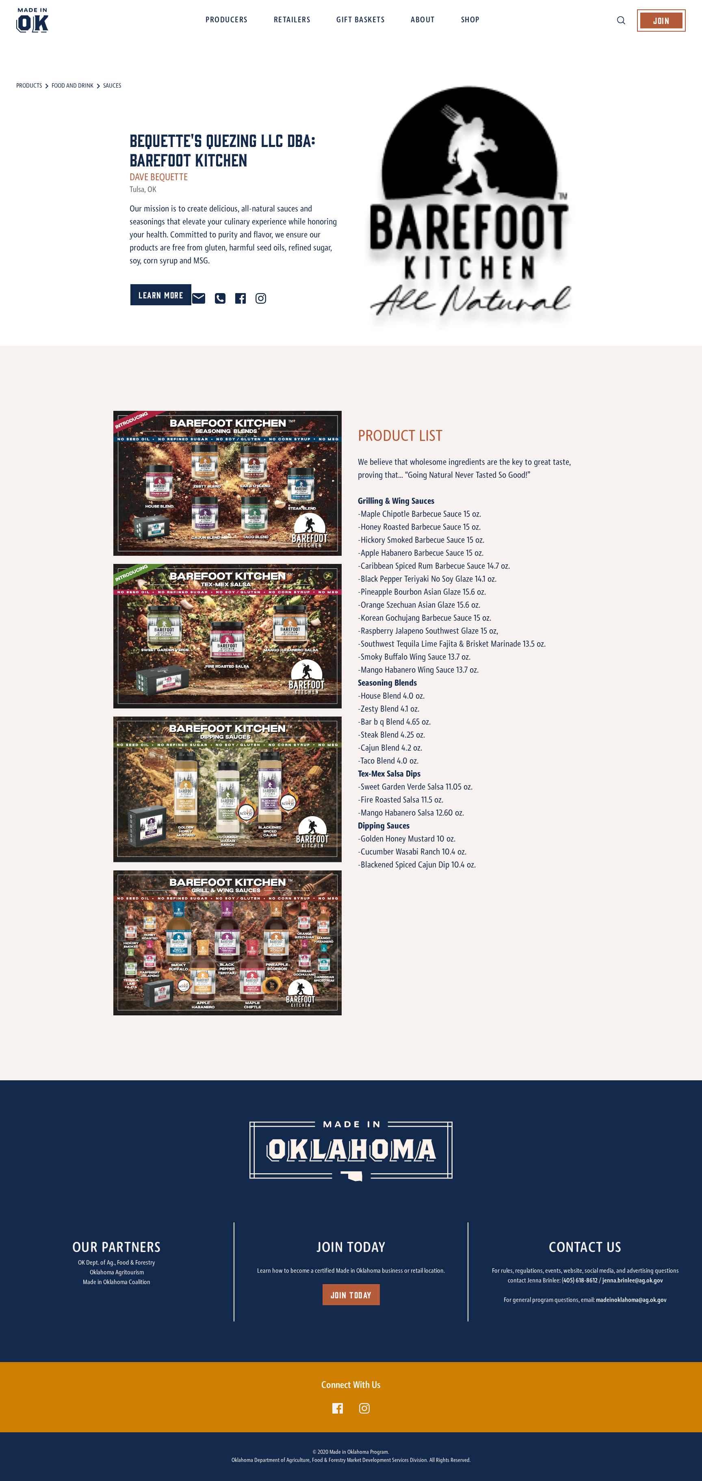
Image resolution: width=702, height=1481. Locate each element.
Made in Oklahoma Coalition (116, 1282)
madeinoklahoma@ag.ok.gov (631, 1300)
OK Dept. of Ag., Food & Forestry (116, 1263)
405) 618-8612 (580, 1281)
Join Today (351, 1294)
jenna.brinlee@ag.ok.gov (632, 1281)
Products (29, 86)
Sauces (112, 86)
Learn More (161, 294)
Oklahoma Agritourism (117, 1272)
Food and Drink (72, 86)
